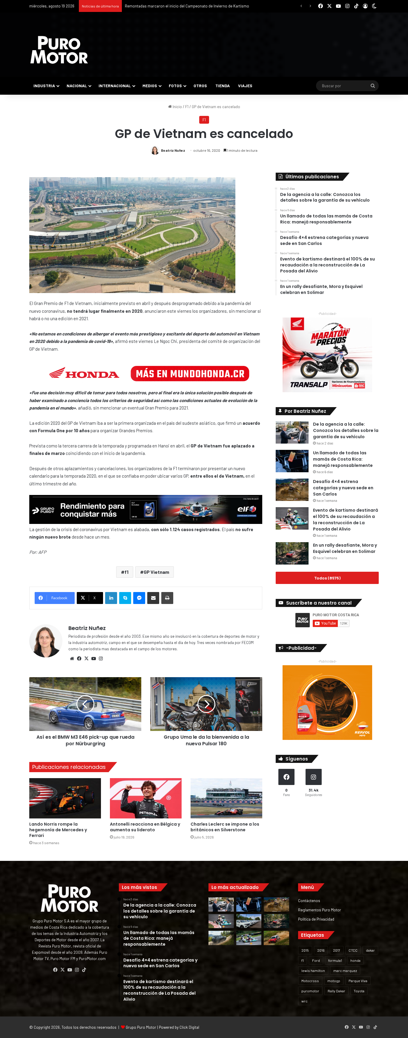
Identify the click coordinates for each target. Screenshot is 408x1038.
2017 (336, 950)
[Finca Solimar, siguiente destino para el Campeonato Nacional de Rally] (276, 938)
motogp (333, 981)
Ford (316, 960)
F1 (186, 106)
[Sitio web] (72, 658)
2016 (321, 950)
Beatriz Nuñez (173, 150)
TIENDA (222, 85)
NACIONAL (77, 85)
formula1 (335, 960)
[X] (86, 658)
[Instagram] (100, 658)
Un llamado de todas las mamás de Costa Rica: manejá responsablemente (343, 459)
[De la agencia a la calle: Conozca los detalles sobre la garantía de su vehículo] (292, 432)
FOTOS (175, 85)
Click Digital (189, 1027)
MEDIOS (149, 85)
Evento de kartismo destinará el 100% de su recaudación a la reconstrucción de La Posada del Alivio (345, 519)
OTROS (200, 85)
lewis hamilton (313, 970)
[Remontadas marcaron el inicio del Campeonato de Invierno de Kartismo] (249, 938)
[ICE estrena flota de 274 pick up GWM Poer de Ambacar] (249, 921)
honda (355, 960)
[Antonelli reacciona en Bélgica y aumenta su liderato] (146, 798)
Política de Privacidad (316, 919)
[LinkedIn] (111, 598)
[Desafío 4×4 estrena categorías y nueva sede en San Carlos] (292, 490)
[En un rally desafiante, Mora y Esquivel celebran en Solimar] (292, 553)
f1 (126, 572)
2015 (305, 950)
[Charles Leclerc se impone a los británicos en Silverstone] (226, 798)
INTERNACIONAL (115, 85)
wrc (304, 1001)
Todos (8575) (327, 577)
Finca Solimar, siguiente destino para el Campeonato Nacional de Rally (185, 6)
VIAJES (245, 85)
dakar (370, 950)
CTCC (353, 950)
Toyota (359, 991)
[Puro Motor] (59, 50)
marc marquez (345, 970)
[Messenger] (139, 598)
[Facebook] (79, 658)
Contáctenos (309, 900)
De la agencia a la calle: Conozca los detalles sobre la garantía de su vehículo (345, 430)
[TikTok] (84, 969)
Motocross (310, 981)
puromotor (310, 991)
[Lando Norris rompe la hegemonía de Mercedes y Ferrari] (65, 798)
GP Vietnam (156, 572)
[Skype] (125, 598)
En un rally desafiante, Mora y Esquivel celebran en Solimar (345, 548)
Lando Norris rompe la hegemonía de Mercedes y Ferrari (58, 829)
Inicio (177, 106)
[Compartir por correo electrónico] (153, 598)
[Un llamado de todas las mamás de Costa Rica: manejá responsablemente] (292, 461)
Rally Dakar (336, 991)
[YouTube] (93, 658)
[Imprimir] (167, 598)
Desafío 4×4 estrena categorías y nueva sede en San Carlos (343, 488)
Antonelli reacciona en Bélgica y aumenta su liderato (145, 827)
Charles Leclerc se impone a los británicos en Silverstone (225, 827)
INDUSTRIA (44, 85)
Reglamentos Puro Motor (319, 909)
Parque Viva (358, 981)
